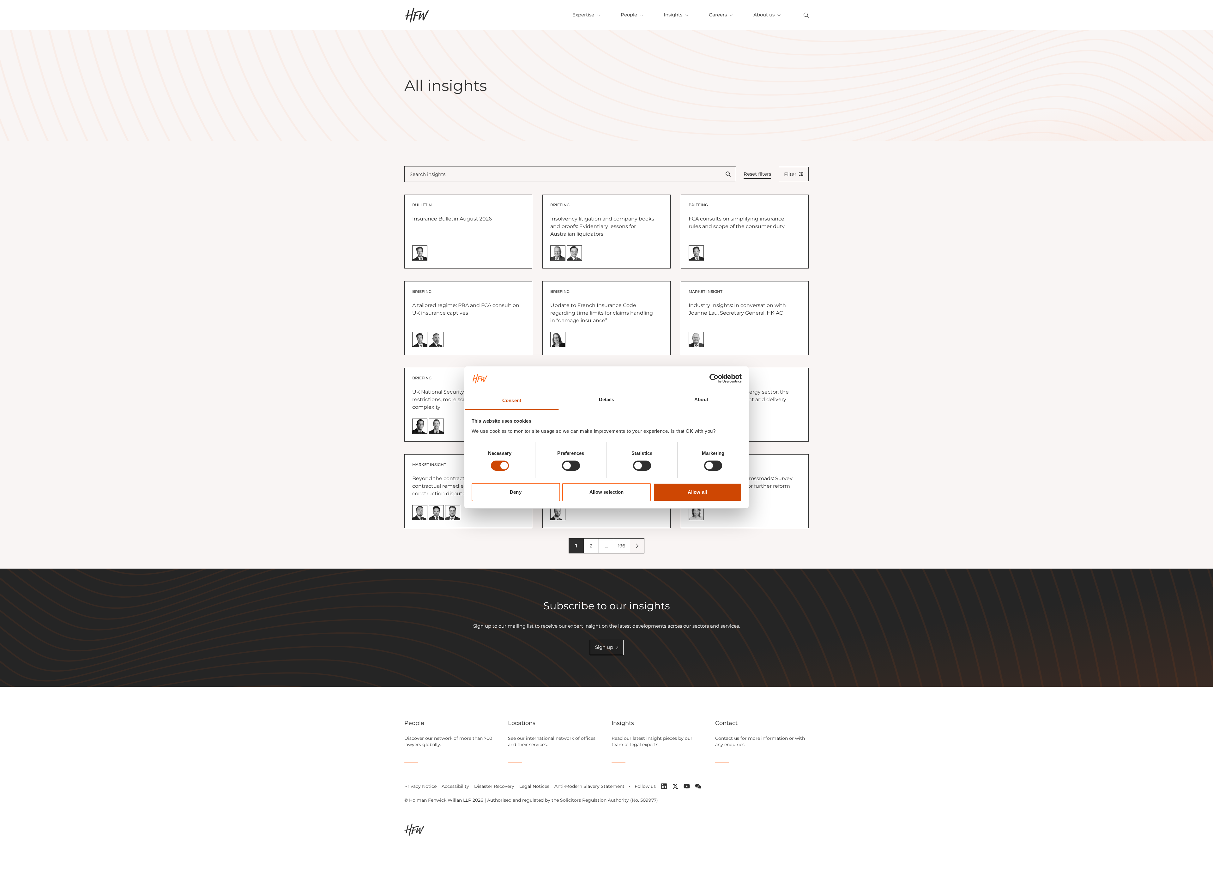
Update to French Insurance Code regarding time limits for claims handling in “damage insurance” (601, 312)
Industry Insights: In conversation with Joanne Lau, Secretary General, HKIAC (737, 309)
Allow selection (606, 492)
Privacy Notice (420, 786)
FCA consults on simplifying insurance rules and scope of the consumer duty (737, 222)
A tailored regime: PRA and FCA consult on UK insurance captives (465, 309)
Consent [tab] (511, 400)
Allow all (697, 492)
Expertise (583, 15)
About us (764, 15)
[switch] (571, 466)
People (629, 15)
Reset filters (757, 174)
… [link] (606, 546)
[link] (636, 545)
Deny (515, 492)
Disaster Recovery (494, 786)
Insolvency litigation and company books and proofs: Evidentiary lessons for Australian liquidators (602, 226)
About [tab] (701, 399)
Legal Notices (534, 786)
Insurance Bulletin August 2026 (452, 219)
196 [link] (621, 546)
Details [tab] (606, 399)
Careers (718, 15)
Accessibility (455, 786)
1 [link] (576, 546)
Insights (673, 15)
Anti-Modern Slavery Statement (589, 786)
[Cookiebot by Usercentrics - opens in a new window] (714, 378)
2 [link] (591, 546)
